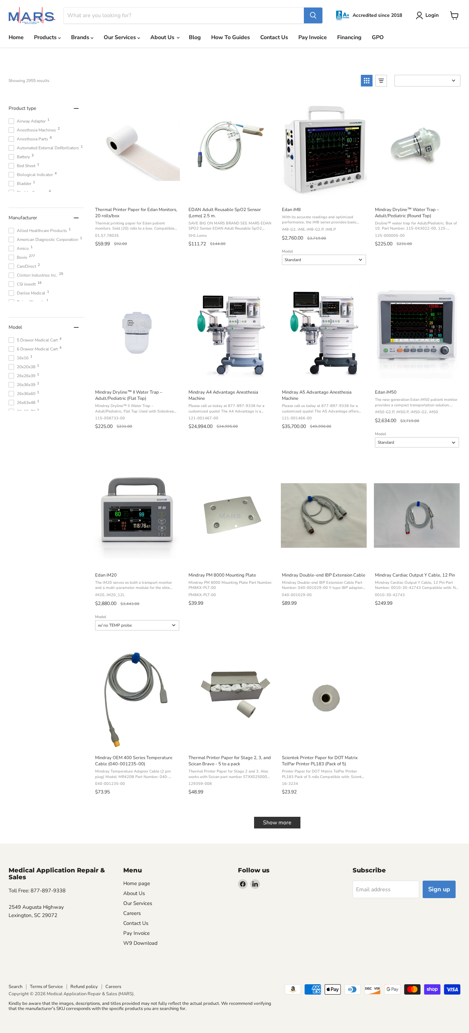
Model (287, 251)
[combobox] (184, 15)
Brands (81, 37)
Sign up (439, 889)
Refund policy (84, 987)
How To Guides (230, 37)
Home (16, 37)
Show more (277, 822)
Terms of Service (46, 987)
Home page (136, 883)
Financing (349, 37)
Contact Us (274, 37)
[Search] (313, 15)
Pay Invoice (312, 37)
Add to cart (137, 194)
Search (15, 987)
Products (46, 37)
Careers (132, 913)
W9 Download (140, 943)
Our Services (120, 37)
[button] (367, 80)
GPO (378, 37)
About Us (163, 37)
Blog (195, 37)
